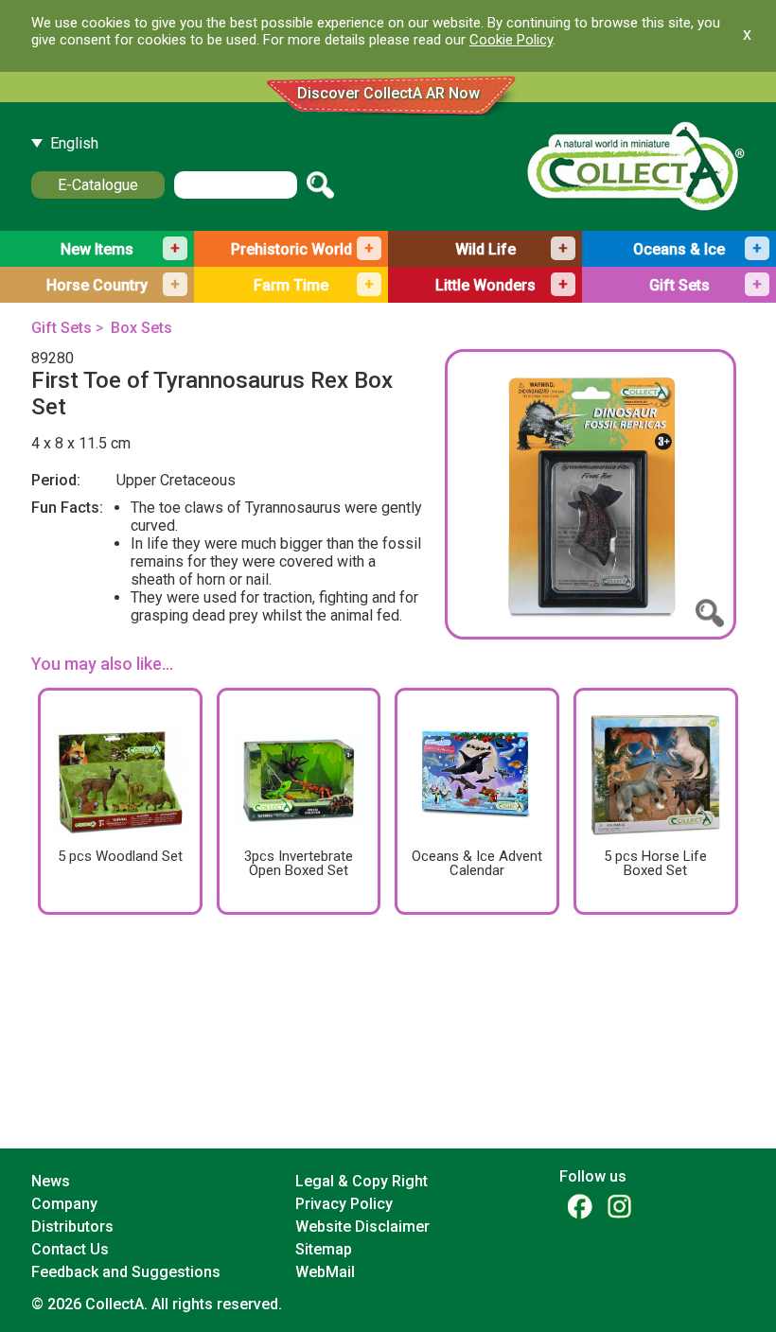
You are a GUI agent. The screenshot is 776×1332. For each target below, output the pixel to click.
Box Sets (141, 328)
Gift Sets (61, 328)
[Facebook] (579, 1205)
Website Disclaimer (362, 1227)
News (50, 1181)
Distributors (72, 1227)
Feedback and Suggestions (125, 1272)
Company (64, 1204)
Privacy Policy (344, 1204)
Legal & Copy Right (361, 1181)
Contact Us (70, 1249)
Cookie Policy (511, 39)
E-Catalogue (98, 185)
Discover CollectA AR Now (388, 93)
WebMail (325, 1272)
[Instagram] (619, 1205)
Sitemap (323, 1249)
